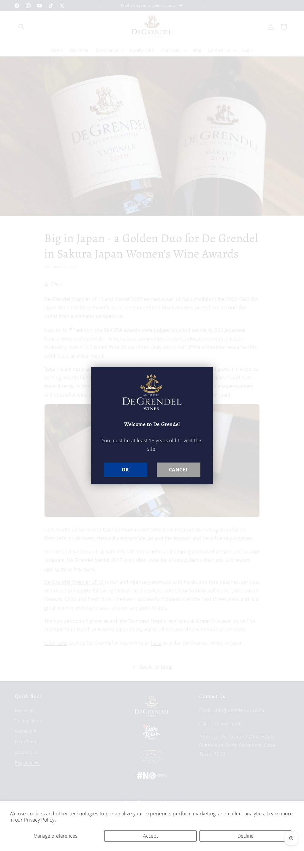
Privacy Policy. (40, 820)
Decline (246, 836)
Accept (150, 836)
